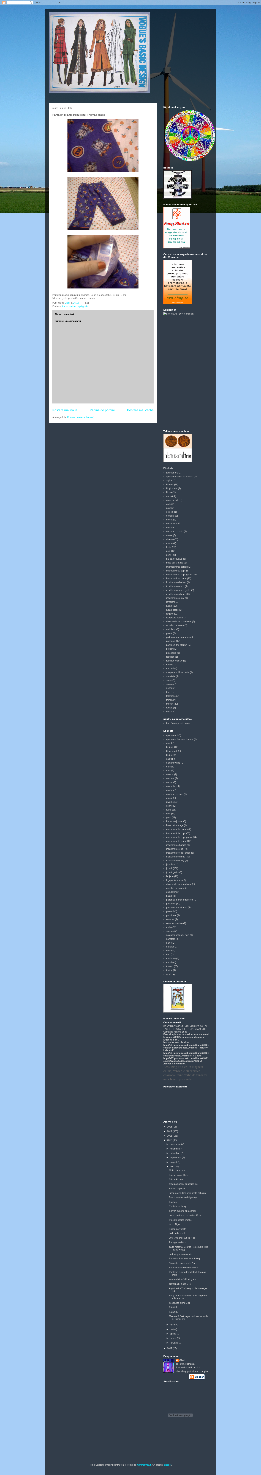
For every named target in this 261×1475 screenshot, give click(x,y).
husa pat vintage (174, 562)
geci (168, 551)
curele (169, 535)
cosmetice (171, 523)
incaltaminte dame (175, 594)
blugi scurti (171, 488)
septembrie (176, 1157)
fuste (168, 547)
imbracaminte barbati (177, 566)
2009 (170, 1348)
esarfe (169, 543)
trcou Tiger (174, 1224)
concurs (170, 515)
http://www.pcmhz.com (178, 723)
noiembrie (175, 1148)
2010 (170, 1140)
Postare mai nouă (64, 410)
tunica (169, 707)
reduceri (170, 656)
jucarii (169, 605)
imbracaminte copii (176, 570)
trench (169, 700)
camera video (173, 500)
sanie (169, 680)
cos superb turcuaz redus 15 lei (185, 1215)
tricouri (169, 703)
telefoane (171, 696)
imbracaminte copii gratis (75, 306)
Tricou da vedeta (177, 1229)
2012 (170, 1131)
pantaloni (170, 641)
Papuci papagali (177, 1188)
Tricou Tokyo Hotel (178, 1175)
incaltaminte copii (175, 586)
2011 (170, 1135)
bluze (169, 492)
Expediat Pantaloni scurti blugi (184, 1258)
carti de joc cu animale (180, 1254)
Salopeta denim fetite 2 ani (183, 1263)
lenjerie (169, 613)
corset (169, 519)
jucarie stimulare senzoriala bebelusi (187, 1193)
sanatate (170, 676)
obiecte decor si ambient (178, 621)
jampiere (170, 602)
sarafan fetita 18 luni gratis (182, 1279)
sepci (169, 688)
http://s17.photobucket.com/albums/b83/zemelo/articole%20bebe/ (186, 1054)
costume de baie (174, 531)
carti (168, 504)
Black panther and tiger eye (183, 1197)
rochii (169, 664)
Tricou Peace (176, 1179)
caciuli (169, 496)
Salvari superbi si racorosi (182, 1211)
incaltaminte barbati (176, 582)
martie (173, 1338)
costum (170, 527)
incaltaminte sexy (175, 598)
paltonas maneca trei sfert (179, 637)
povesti (170, 648)
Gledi (182, 1360)
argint (169, 480)
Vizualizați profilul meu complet (192, 1371)
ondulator (171, 629)
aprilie (173, 1333)
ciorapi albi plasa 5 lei (180, 1284)
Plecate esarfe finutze (180, 1220)
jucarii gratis (172, 609)
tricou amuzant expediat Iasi (183, 1184)
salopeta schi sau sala (177, 672)
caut (168, 508)
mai (172, 1329)
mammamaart (144, 1464)
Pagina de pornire (102, 410)
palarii (169, 633)
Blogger (167, 1464)
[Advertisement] (177, 372)
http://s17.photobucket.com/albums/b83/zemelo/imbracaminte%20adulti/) (186, 1046)
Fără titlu (173, 1307)
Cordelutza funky (177, 1206)
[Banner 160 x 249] (177, 303)
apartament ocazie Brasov (179, 476)
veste (169, 711)
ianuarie (174, 1342)
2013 (170, 1126)
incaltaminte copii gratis (178, 590)
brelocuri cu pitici (177, 1233)
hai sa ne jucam (174, 558)
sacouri (170, 668)
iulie (172, 1166)
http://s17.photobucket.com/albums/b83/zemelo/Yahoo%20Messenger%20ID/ (186, 1059)
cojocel (169, 512)
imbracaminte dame (176, 578)
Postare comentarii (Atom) (80, 417)
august (174, 1162)
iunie (172, 1324)
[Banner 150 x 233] (176, 247)
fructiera (173, 1202)
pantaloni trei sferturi (176, 645)
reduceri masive (174, 660)
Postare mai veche (140, 410)
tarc (168, 692)
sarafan (170, 684)
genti (168, 555)
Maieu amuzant (177, 1170)
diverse (170, 539)
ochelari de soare (175, 625)
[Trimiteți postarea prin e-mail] (86, 302)
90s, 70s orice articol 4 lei (182, 1237)
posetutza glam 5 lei (179, 1303)
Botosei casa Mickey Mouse (183, 1267)
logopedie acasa (174, 617)
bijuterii (169, 484)
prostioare (171, 653)
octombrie (175, 1153)
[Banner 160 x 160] (177, 198)
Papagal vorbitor (177, 1242)
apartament (172, 472)
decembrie (175, 1144)
